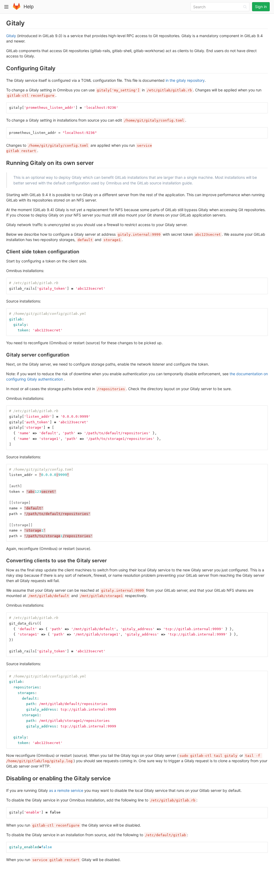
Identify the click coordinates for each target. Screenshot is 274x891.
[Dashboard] (16, 8)
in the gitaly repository (185, 80)
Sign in (261, 6)
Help (29, 6)
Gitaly (11, 35)
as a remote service (66, 790)
